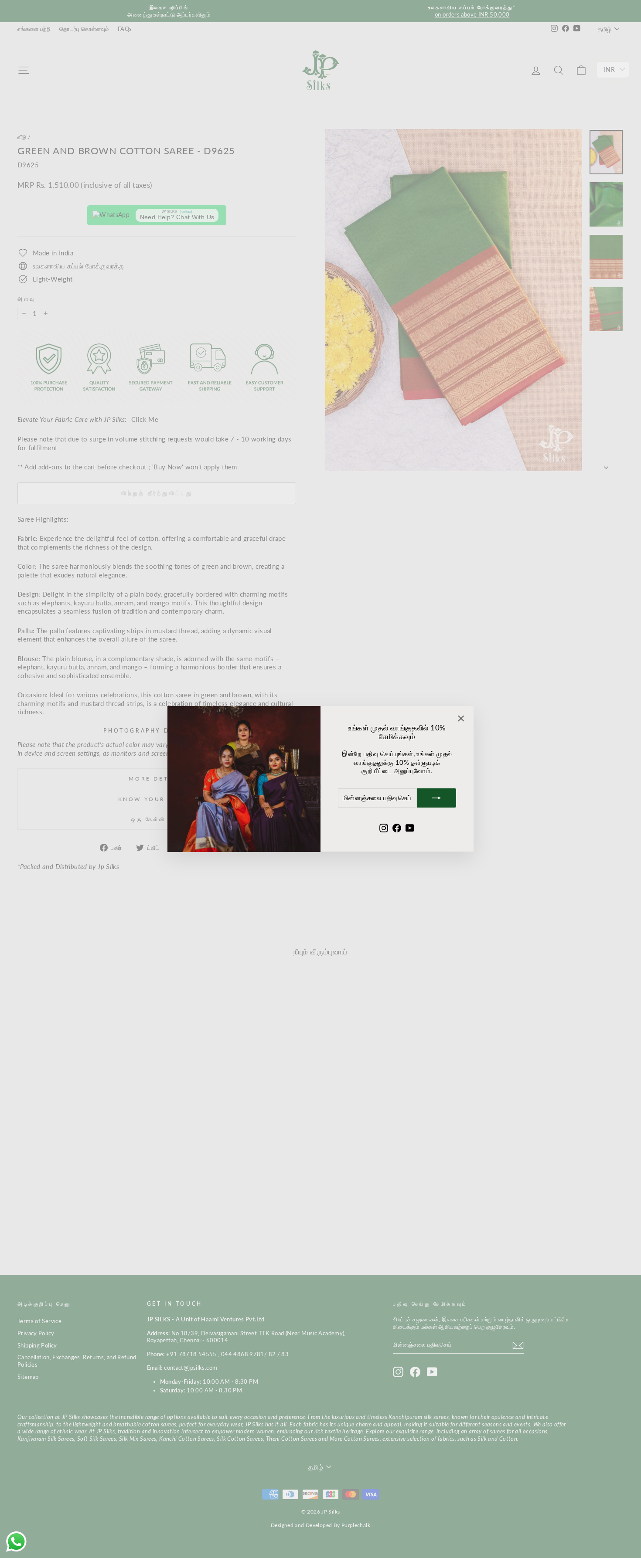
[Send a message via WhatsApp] (16, 1542)
